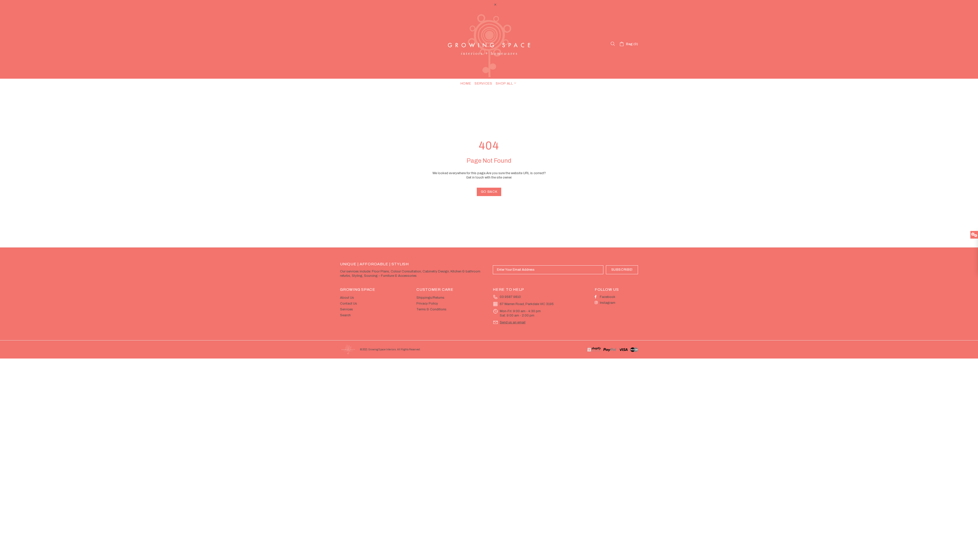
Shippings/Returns (430, 297)
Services (346, 309)
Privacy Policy (427, 303)
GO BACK (489, 192)
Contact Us (348, 303)
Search (345, 315)
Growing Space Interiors (489, 44)
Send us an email (512, 322)
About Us (347, 297)
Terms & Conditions (431, 309)
